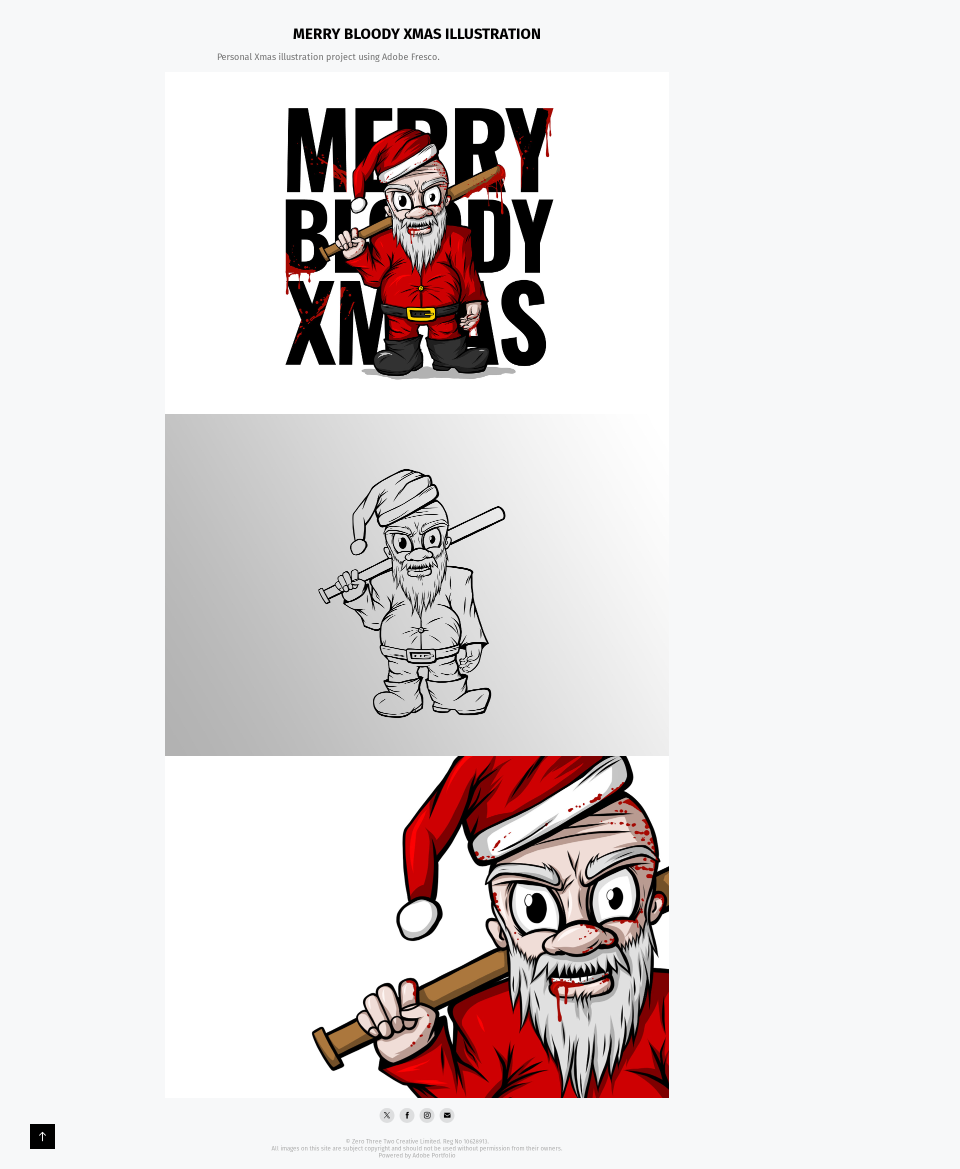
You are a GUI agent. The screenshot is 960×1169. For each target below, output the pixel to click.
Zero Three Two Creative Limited (396, 1141)
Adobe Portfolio (434, 1155)
